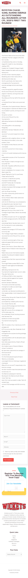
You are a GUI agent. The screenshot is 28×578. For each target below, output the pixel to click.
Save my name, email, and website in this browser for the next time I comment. (14, 454)
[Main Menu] (24, 3)
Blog (14, 537)
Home (14, 535)
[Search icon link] (20, 3)
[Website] (14, 447)
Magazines (14, 539)
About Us (14, 543)
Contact (14, 545)
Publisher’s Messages (14, 541)
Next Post (14, 397)
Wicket (15, 26)
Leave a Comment (7, 26)
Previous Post (14, 392)
